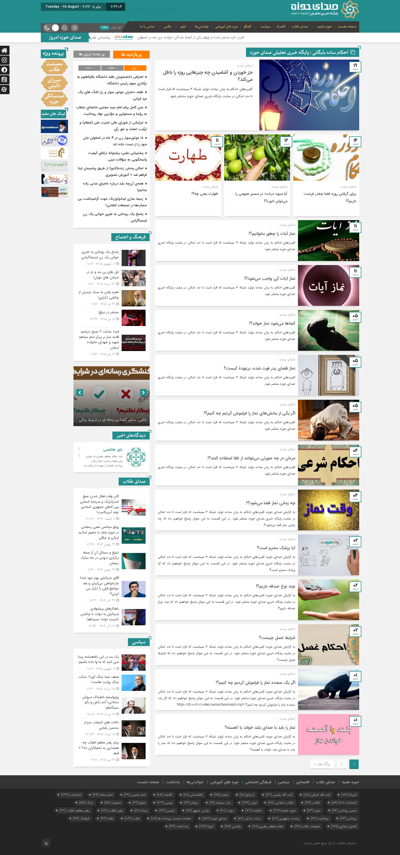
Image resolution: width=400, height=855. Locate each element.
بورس (165, 802)
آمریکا (348, 794)
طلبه (107, 818)
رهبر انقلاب (112, 810)
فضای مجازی (343, 826)
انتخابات (71, 794)
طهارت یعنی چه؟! (205, 194)
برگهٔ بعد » (322, 764)
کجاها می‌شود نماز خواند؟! (272, 323)
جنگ (86, 802)
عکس (167, 26)
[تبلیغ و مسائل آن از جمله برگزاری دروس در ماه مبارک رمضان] (111, 561)
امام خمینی (135, 794)
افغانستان (193, 794)
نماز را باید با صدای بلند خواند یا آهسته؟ (259, 727)
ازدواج (247, 794)
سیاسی (284, 782)
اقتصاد (280, 26)
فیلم (183, 26)
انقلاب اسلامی (281, 802)
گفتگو (247, 26)
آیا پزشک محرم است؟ (276, 548)
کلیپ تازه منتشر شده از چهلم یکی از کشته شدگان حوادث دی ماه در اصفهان (241, 37)
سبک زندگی (249, 818)
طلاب (132, 818)
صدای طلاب (299, 26)
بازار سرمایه (220, 802)
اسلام (221, 794)
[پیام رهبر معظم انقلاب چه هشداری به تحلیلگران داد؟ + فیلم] (111, 750)
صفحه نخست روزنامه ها (171, 818)
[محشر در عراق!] (111, 317)
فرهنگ (81, 818)
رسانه (140, 810)
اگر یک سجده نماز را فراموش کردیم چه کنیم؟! (255, 682)
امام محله (103, 794)
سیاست (265, 26)
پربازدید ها (131, 54)
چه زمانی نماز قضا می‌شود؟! (270, 503)
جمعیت (112, 802)
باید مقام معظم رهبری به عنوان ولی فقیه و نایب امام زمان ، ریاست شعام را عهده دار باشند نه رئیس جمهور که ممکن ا (103, 463)
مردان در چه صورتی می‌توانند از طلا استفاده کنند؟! (251, 458)
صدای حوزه (214, 818)
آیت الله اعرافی (317, 794)
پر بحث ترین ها (91, 54)
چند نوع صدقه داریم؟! (275, 586)
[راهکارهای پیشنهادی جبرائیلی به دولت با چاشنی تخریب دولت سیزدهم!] (111, 617)
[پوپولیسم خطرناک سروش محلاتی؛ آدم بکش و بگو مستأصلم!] (111, 705)
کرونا (206, 826)
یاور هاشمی (112, 449)
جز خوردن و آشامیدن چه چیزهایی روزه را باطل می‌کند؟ (208, 76)
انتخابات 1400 (343, 802)
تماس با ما (147, 26)
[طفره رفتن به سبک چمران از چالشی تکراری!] (111, 298)
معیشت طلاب (307, 826)
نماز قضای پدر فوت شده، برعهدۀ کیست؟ (259, 368)
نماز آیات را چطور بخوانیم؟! (272, 233)
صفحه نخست (347, 26)
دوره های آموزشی (226, 26)
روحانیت (320, 818)
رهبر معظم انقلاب (75, 810)
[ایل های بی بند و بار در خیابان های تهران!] (111, 278)
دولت (227, 810)
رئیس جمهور (197, 810)
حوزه (314, 810)
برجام (191, 802)
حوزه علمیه (324, 26)
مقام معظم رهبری (267, 826)
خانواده (253, 810)
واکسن (233, 826)
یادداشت (173, 782)
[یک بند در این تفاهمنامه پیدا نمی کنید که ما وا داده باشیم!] (111, 663)
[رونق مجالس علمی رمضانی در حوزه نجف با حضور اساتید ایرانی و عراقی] (111, 535)
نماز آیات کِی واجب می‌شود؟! (269, 278)
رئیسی (167, 810)
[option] (105, 396)
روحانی (348, 818)
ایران (249, 802)
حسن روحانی (344, 810)
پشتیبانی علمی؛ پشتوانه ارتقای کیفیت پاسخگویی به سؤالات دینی (115, 37)
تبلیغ (139, 802)
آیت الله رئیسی (279, 794)
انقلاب (312, 802)
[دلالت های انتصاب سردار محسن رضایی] (111, 728)
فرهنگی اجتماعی (258, 782)
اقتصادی (302, 782)
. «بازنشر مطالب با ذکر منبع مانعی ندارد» (331, 843)
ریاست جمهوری (285, 818)
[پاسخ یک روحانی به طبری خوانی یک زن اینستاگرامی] (111, 258)
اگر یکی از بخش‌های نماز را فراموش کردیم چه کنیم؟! (249, 413)
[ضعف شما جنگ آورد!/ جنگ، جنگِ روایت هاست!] (111, 683)
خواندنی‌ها (202, 26)
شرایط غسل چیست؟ (277, 637)
